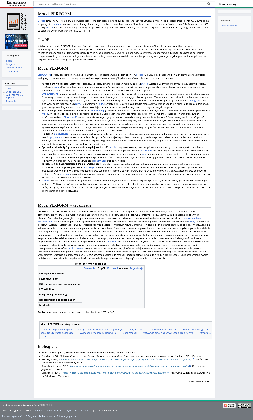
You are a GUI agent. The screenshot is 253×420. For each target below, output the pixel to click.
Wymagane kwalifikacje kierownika (98, 332)
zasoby (186, 218)
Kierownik (113, 268)
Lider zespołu (130, 332)
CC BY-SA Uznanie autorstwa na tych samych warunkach (63, 410)
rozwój (78, 103)
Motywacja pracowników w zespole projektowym (168, 332)
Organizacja (136, 268)
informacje (88, 167)
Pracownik (89, 268)
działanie (65, 174)
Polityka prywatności (12, 416)
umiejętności (195, 100)
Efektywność (44, 74)
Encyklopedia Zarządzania (16, 3)
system (145, 83)
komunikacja (98, 110)
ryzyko (45, 113)
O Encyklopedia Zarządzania (40, 416)
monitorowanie (75, 248)
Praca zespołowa (229, 25)
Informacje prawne (67, 416)
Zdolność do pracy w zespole (57, 329)
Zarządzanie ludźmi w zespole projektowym (100, 329)
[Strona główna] (16, 21)
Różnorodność (69, 117)
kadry (101, 103)
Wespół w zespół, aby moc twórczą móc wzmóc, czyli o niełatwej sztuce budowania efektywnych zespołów (114, 372)
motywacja (113, 241)
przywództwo (57, 137)
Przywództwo (136, 329)
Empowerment (50, 93)
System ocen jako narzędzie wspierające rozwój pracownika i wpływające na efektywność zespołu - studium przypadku (129, 365)
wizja (56, 87)
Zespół (41, 20)
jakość (113, 147)
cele (144, 153)
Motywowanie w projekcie (163, 329)
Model (139, 74)
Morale (45, 180)
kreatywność (99, 160)
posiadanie (56, 24)
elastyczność (61, 133)
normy (191, 221)
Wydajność (146, 150)
